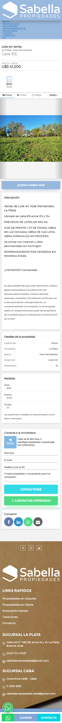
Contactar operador (32, 501)
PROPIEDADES (10, 24)
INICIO (6, 21)
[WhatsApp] (8, 717)
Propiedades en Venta (17, 604)
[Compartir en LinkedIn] (18, 521)
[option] (31, 138)
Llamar (26, 718)
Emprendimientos (15, 611)
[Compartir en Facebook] (8, 521)
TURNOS (7, 33)
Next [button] (58, 138)
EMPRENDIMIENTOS (14, 28)
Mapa (37, 95)
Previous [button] (3, 138)
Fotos (8, 95)
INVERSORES (10, 26)
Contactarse (31, 489)
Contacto (9, 623)
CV (4, 37)
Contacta (49, 718)
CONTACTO (8, 35)
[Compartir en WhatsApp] (28, 521)
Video (23, 95)
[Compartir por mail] (37, 521)
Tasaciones (10, 617)
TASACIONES (9, 30)
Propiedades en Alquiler (19, 598)
